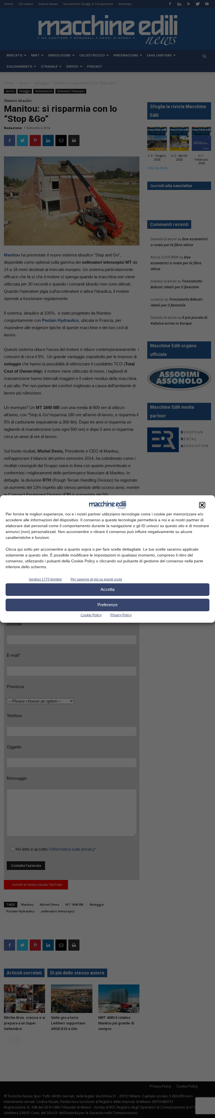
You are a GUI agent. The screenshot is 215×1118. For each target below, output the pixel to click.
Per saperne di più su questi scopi (96, 579)
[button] (202, 505)
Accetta (107, 589)
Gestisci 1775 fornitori (45, 579)
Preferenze (107, 604)
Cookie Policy (91, 615)
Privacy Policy (121, 615)
